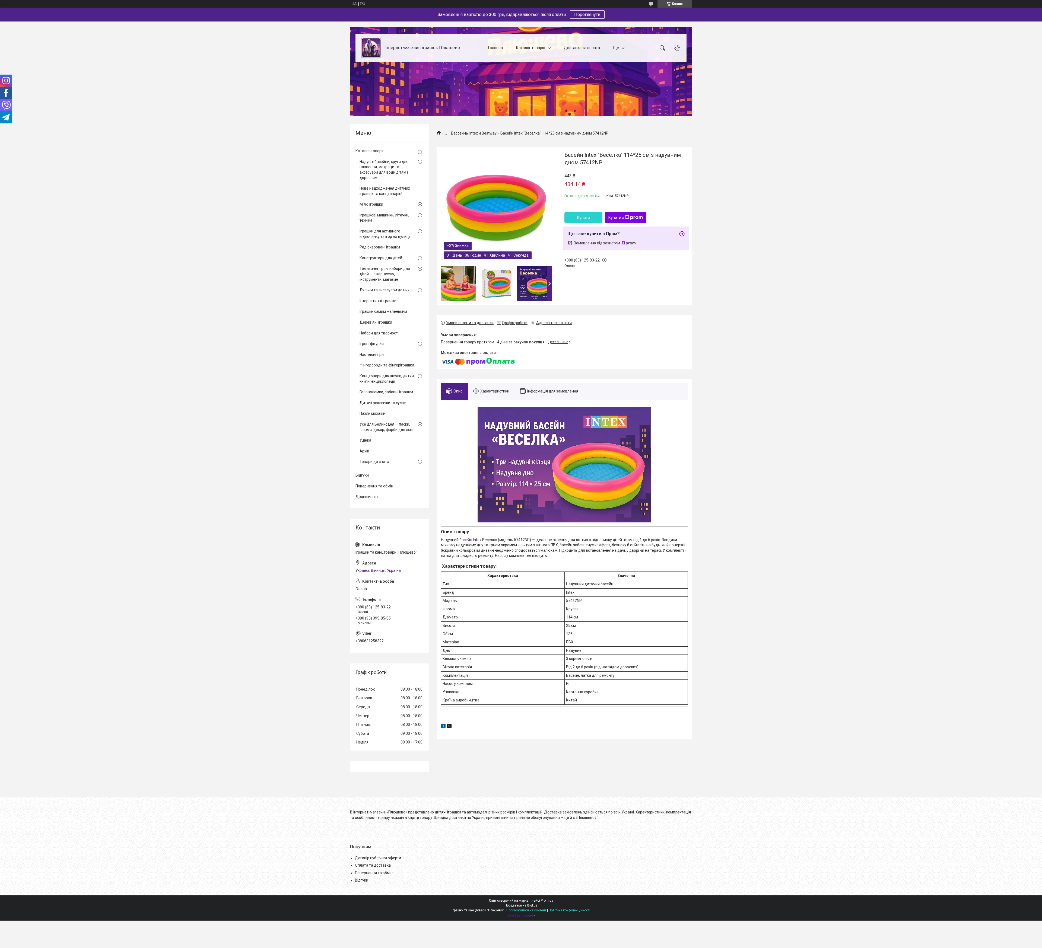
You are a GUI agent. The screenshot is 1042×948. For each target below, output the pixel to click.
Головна (495, 48)
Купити (583, 217)
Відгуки (362, 475)
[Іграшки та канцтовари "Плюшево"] (371, 48)
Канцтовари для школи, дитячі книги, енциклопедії (387, 379)
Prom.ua (547, 900)
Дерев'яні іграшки (376, 322)
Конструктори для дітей (381, 258)
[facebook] (443, 727)
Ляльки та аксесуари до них (384, 290)
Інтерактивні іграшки (378, 301)
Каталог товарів (530, 48)
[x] (449, 727)
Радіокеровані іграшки (380, 247)
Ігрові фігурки (372, 343)
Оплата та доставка (373, 865)
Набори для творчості (379, 333)
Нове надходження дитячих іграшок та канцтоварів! (385, 191)
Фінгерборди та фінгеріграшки (387, 365)
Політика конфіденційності (569, 910)
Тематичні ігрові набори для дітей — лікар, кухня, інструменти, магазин (385, 273)
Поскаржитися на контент (526, 910)
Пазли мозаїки (372, 413)
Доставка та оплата (582, 48)
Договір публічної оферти (378, 858)
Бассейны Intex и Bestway (474, 133)
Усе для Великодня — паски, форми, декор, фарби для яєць (387, 427)
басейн (465, 540)
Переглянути (587, 14)
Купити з (616, 217)
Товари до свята (374, 461)
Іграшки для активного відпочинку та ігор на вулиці (385, 234)
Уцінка (365, 440)
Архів (364, 451)
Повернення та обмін (374, 486)
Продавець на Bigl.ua (521, 905)
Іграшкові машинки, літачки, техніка (384, 218)
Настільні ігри (372, 354)
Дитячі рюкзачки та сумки (383, 403)
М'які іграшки (371, 204)
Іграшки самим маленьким (383, 311)
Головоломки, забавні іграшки (386, 392)
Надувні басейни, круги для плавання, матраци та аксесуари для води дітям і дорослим (384, 169)
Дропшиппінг (367, 496)
